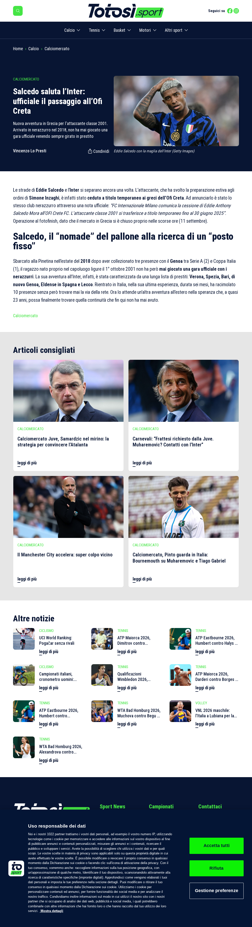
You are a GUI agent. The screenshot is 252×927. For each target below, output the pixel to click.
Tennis (94, 30)
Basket (119, 30)
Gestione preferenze (216, 890)
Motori (145, 30)
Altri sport (173, 30)
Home (18, 48)
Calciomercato (57, 48)
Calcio (69, 30)
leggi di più (27, 462)
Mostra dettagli (51, 911)
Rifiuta (216, 868)
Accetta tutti (217, 845)
